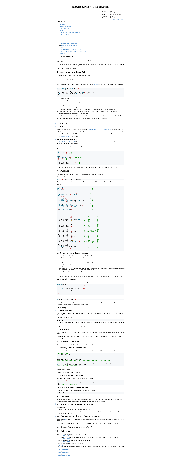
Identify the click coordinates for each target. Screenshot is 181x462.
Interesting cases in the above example (70, 32)
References (62, 53)
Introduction (62, 24)
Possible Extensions (64, 39)
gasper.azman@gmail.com (117, 19)
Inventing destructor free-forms (69, 43)
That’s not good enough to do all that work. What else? (74, 51)
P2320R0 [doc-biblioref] (89, 129)
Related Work (65, 28)
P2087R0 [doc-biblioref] (105, 129)
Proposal (61, 30)
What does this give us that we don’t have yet (72, 49)
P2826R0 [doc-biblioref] (66, 419)
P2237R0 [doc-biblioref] (100, 129)
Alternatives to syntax (66, 34)
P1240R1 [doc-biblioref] (94, 129)
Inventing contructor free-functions (69, 41)
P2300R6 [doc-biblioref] (96, 84)
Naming (63, 37)
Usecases (61, 47)
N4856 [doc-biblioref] (109, 129)
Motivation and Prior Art (65, 26)
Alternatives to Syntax (65, 136)
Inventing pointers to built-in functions (70, 45)
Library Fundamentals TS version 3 (67, 141)
